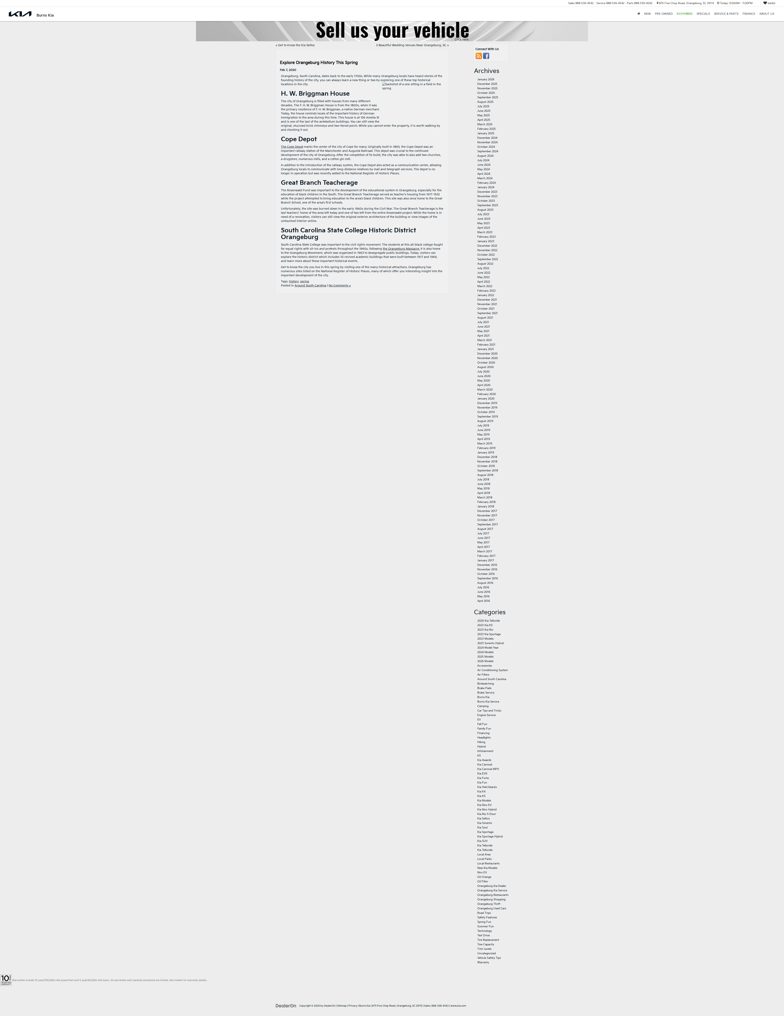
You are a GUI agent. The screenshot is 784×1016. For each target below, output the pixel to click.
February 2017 (486, 556)
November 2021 (487, 304)
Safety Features (487, 917)
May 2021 (483, 331)
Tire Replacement (488, 940)
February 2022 (486, 290)
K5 (479, 755)
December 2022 (487, 245)
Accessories (484, 665)
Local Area (483, 854)
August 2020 (485, 367)
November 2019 (487, 407)
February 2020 (486, 394)
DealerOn (329, 1005)
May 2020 (483, 380)
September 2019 (487, 416)
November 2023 (487, 196)
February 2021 (486, 344)
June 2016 (483, 592)
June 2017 (483, 538)
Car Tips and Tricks (489, 710)
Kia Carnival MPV (488, 769)
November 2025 (487, 88)
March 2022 (484, 286)
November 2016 (487, 569)
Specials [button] (703, 14)
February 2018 (486, 502)
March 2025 (484, 124)
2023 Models (485, 638)
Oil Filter (482, 881)
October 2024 (486, 147)
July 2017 (483, 533)
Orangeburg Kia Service (492, 890)
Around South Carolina (310, 285)
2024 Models (485, 652)
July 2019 (483, 425)
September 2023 (487, 205)
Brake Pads (484, 688)
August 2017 (485, 529)
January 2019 (485, 452)
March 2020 (485, 389)
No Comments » (340, 285)
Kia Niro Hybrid (487, 809)
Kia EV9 (482, 773)
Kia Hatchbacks (487, 787)
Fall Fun (482, 724)
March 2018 (484, 497)
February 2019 (486, 448)
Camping (483, 706)
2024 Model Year (488, 647)
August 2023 (485, 209)
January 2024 (485, 187)
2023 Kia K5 (485, 625)
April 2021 (483, 335)
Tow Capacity (485, 944)
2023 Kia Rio (485, 629)
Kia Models (484, 800)
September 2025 (487, 97)
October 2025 (486, 93)
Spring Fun (484, 922)
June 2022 (483, 272)
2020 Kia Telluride (488, 620)
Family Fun (484, 728)
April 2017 (483, 547)
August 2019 (485, 421)
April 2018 (483, 493)
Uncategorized (486, 953)
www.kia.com (458, 1005)
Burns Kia (483, 697)
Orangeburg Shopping (491, 899)
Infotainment (485, 751)
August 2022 (485, 263)
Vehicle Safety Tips (489, 958)
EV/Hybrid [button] (685, 14)
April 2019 (483, 439)
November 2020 (487, 358)
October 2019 (486, 412)
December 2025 (487, 84)
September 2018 (487, 470)
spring (304, 281)
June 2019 (483, 430)
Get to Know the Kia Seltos (296, 45)
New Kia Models (487, 868)
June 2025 (483, 111)
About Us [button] (766, 14)
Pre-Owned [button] (664, 14)
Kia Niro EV (484, 805)
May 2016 (483, 596)
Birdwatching (485, 683)
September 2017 (487, 524)
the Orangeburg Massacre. (401, 249)
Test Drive (483, 935)
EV (479, 719)
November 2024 (487, 142)
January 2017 (485, 560)
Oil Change (484, 877)
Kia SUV (482, 841)
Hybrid (481, 746)
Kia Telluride (484, 845)
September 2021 (487, 313)
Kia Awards (484, 760)
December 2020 (487, 353)
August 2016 (485, 583)
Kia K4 (481, 791)
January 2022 (485, 295)
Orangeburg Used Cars (491, 908)
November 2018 (487, 461)
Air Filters (483, 674)
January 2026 (485, 79)
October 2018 (486, 466)
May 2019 (483, 434)
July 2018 (483, 479)
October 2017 (485, 520)
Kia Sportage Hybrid (490, 836)
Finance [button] (749, 14)
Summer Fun (485, 926)
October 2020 (486, 362)
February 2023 (486, 236)
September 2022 (487, 259)
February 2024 (486, 183)
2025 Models (485, 656)
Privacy (353, 1005)
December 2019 (487, 403)
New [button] (647, 14)
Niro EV (482, 872)
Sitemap (342, 1005)
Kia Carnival (484, 764)
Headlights (484, 737)
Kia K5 (481, 796)
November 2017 (487, 515)
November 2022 (487, 250)
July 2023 (483, 214)
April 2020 (483, 385)
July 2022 (483, 268)
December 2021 (487, 299)
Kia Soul (482, 827)
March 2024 (484, 178)
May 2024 (483, 169)
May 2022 (483, 277)
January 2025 (485, 133)
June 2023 (483, 218)
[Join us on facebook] (486, 56)
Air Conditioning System (492, 670)
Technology (484, 931)
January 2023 (485, 241)
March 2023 (484, 232)
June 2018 (483, 484)
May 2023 (483, 223)
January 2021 (485, 349)
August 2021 (485, 317)
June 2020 (484, 376)
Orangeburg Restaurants (492, 895)
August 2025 (485, 102)
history (293, 281)
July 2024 (483, 160)
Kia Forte (483, 778)
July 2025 (483, 106)
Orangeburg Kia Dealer (491, 886)
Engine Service (486, 715)
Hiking (481, 742)
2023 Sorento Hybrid (490, 643)
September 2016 (487, 578)
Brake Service (485, 692)
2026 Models (485, 661)
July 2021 (483, 322)
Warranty (483, 962)
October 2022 (486, 254)
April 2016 (483, 601)
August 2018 (485, 475)
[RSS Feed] (479, 56)
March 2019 (484, 443)
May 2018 (483, 488)
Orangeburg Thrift (488, 904)
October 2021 (485, 308)
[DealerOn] (286, 1005)
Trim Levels (484, 949)
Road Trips (484, 913)
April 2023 (483, 227)
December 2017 (487, 511)
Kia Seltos (483, 818)
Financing (483, 733)
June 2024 (483, 165)
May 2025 (483, 115)
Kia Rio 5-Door (486, 814)
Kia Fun (482, 782)
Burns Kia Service (488, 701)
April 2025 (483, 120)
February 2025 (486, 129)
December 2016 (487, 565)
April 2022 (483, 281)
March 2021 (484, 340)
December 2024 (487, 138)
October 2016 (486, 574)
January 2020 (485, 398)
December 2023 (487, 192)
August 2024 (485, 156)
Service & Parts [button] (726, 14)
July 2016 (483, 587)
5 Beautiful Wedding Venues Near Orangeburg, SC (411, 45)
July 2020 (483, 371)
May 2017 (483, 542)
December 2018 (487, 457)
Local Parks (484, 859)
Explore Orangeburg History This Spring (319, 62)
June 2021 (483, 326)
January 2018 (485, 506)
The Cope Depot (292, 147)
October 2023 (486, 201)
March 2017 (484, 551)
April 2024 (483, 174)
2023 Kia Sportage (489, 634)
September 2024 (487, 151)
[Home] (638, 14)
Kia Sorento (484, 823)
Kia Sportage (485, 832)
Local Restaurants (488, 863)
